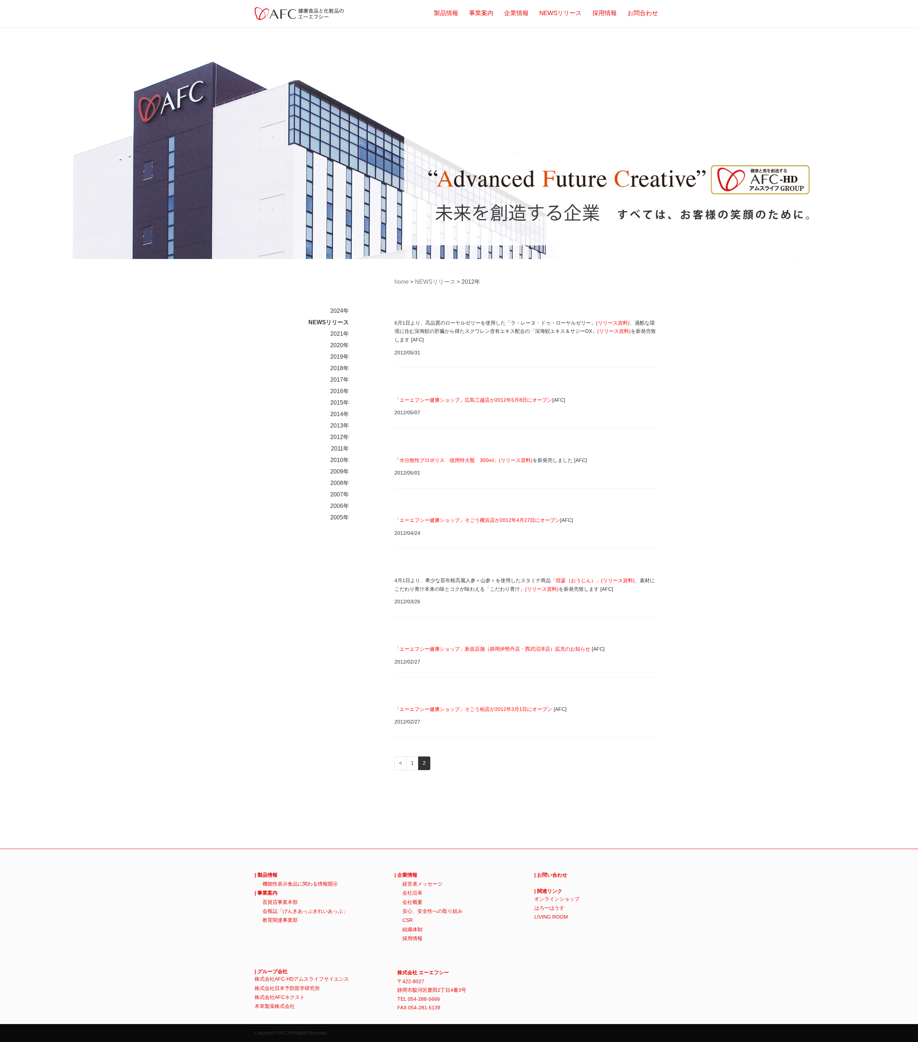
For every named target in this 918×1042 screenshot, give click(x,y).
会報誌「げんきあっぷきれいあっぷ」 (305, 911)
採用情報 (604, 13)
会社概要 (412, 902)
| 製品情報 (266, 875)
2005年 (339, 517)
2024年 (339, 311)
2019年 (339, 357)
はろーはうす (549, 908)
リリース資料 (613, 323)
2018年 (339, 368)
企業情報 (516, 13)
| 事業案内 (266, 893)
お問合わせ (643, 13)
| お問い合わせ (550, 875)
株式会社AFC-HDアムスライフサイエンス (302, 979)
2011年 (340, 448)
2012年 (339, 437)
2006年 (339, 506)
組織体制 (412, 929)
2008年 (339, 483)
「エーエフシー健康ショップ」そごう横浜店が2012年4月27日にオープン (477, 520)
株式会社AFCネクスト (280, 997)
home (401, 282)
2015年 (339, 403)
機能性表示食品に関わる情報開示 (300, 884)
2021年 (339, 334)
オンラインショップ (556, 899)
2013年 (339, 426)
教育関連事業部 (280, 920)
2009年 (339, 471)
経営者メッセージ (422, 884)
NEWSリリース (560, 13)
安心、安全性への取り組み (432, 911)
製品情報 (446, 13)
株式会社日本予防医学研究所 (287, 988)
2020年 (339, 345)
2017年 (339, 380)
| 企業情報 (405, 875)
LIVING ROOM (551, 917)
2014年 (339, 414)
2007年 (339, 494)
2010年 (339, 460)
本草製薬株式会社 (275, 1006)
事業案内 (481, 13)
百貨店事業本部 (280, 902)
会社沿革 (412, 893)
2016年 (339, 391)
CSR (407, 920)
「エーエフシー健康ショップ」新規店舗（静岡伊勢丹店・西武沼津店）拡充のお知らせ (492, 649)
